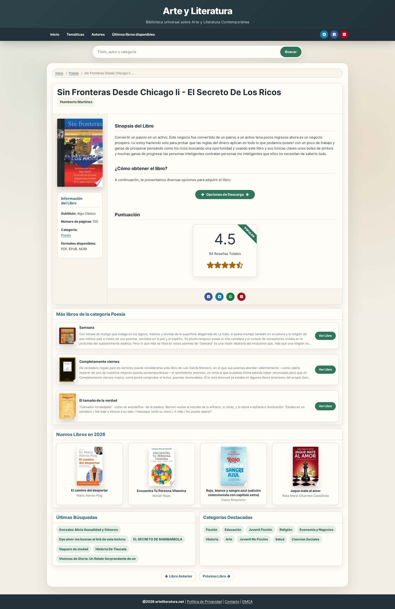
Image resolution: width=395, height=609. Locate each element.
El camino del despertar (89, 490)
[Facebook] (334, 34)
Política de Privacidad (204, 601)
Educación (233, 530)
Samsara (86, 327)
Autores (98, 34)
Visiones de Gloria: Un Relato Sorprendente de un (97, 559)
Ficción (211, 530)
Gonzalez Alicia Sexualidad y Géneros (88, 530)
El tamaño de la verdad (98, 400)
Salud (279, 539)
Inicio (54, 34)
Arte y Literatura (197, 10)
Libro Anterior (180, 576)
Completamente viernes (99, 361)
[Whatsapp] (230, 297)
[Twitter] (324, 34)
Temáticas (75, 34)
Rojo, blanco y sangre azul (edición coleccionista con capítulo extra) (233, 493)
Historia (212, 539)
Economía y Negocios (317, 530)
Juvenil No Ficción (254, 539)
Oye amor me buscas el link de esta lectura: (92, 539)
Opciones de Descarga (225, 194)
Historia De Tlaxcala (111, 549)
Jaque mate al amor (305, 491)
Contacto (232, 601)
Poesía (74, 73)
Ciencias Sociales (305, 539)
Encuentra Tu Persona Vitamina (161, 491)
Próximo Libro (214, 576)
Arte (229, 539)
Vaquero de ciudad (73, 549)
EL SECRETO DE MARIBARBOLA (157, 539)
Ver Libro (325, 335)
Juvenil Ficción (260, 530)
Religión (286, 530)
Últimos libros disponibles (133, 34)
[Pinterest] (344, 34)
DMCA (247, 601)
